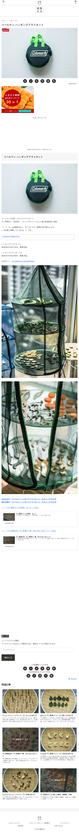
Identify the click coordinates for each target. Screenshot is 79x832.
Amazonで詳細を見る (11, 236)
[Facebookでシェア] (31, 81)
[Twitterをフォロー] (28, 676)
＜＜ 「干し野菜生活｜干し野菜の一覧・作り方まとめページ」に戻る (29, 531)
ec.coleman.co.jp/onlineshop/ (23, 261)
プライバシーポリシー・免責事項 (39, 823)
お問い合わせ (58, 826)
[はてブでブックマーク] (37, 81)
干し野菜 (6, 636)
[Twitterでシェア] (25, 81)
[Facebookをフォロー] (34, 676)
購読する (8, 658)
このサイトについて (14, 823)
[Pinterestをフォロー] (46, 676)
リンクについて (65, 823)
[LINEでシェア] (42, 81)
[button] (54, 81)
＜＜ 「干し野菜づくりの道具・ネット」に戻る (20, 508)
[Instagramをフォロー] (40, 676)
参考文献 (20, 826)
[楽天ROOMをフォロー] (51, 676)
